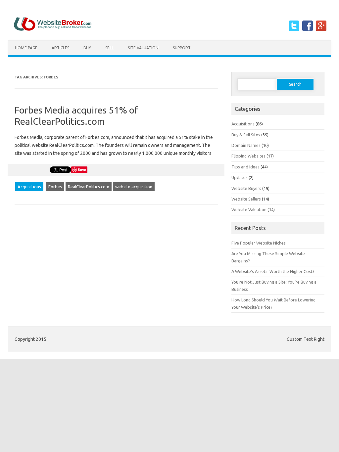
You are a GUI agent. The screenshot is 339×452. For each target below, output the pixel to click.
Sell (109, 48)
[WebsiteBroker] (52, 29)
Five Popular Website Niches (258, 243)
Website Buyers (246, 188)
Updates (239, 177)
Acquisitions (29, 186)
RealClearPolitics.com (88, 186)
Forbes (55, 186)
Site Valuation (143, 48)
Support (182, 48)
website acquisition (133, 186)
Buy (87, 48)
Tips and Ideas (245, 166)
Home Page (26, 48)
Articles (60, 48)
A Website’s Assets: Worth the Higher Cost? (273, 271)
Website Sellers (246, 199)
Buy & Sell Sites (245, 134)
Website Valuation (248, 209)
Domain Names (246, 145)
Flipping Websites (248, 156)
